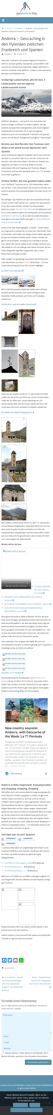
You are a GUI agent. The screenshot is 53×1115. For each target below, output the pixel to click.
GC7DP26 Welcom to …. (14, 866)
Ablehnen (35, 1105)
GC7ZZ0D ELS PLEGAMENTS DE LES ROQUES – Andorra (27, 604)
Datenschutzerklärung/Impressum (26, 1110)
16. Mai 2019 (21, 54)
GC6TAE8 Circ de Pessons (11, 215)
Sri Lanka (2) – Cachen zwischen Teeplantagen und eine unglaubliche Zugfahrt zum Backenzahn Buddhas (12, 984)
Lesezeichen (9, 968)
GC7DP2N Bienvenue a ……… (15, 870)
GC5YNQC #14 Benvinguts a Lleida (18, 863)
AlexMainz (19, 28)
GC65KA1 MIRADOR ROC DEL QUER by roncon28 (42, 589)
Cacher (9, 28)
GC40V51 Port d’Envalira (26, 209)
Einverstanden (20, 1105)
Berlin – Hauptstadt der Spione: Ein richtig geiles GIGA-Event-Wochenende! (40, 980)
